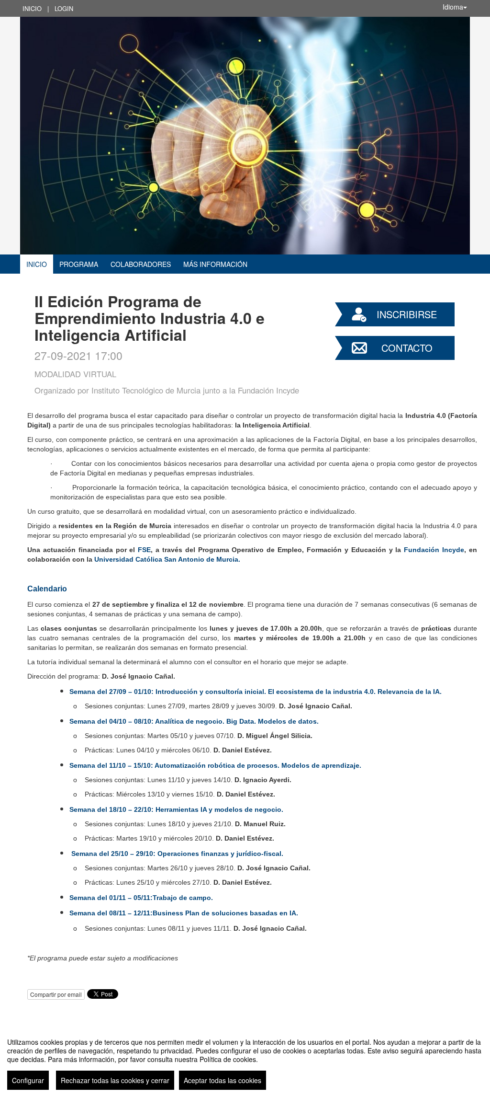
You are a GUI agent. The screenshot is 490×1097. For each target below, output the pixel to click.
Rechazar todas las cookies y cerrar (115, 1080)
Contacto (407, 348)
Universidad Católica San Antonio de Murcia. (167, 559)
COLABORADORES (141, 264)
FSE (144, 550)
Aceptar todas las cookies (222, 1080)
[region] (245, 1060)
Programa (78, 264)
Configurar (28, 1080)
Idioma (453, 7)
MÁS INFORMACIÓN (215, 264)
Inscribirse (407, 314)
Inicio (32, 8)
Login (64, 8)
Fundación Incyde (434, 550)
